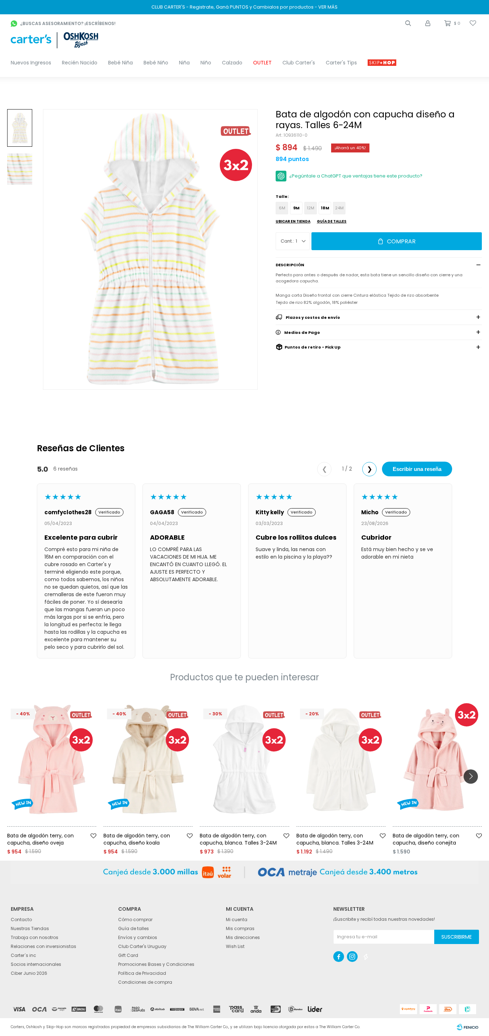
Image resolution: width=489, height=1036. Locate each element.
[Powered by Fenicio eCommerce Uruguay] (467, 1027)
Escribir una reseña (417, 469)
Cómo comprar (135, 919)
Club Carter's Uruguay (142, 946)
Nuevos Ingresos (31, 62)
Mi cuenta (236, 919)
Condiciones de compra (145, 982)
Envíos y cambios (137, 937)
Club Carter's (298, 62)
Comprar (401, 241)
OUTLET (262, 62)
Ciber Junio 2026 (29, 973)
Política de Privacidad (142, 973)
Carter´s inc (23, 955)
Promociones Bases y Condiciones (156, 964)
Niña (184, 62)
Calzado (232, 62)
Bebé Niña (120, 62)
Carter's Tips (341, 62)
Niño (205, 62)
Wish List (235, 946)
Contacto (21, 919)
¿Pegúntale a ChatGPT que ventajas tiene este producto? (355, 176)
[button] (408, 23)
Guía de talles (332, 221)
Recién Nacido (79, 62)
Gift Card (128, 955)
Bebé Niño (156, 62)
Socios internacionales (36, 964)
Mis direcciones (243, 937)
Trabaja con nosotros (34, 937)
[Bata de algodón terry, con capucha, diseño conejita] (437, 759)
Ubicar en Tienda (293, 221)
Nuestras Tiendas (30, 928)
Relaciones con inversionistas (43, 946)
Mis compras (240, 928)
